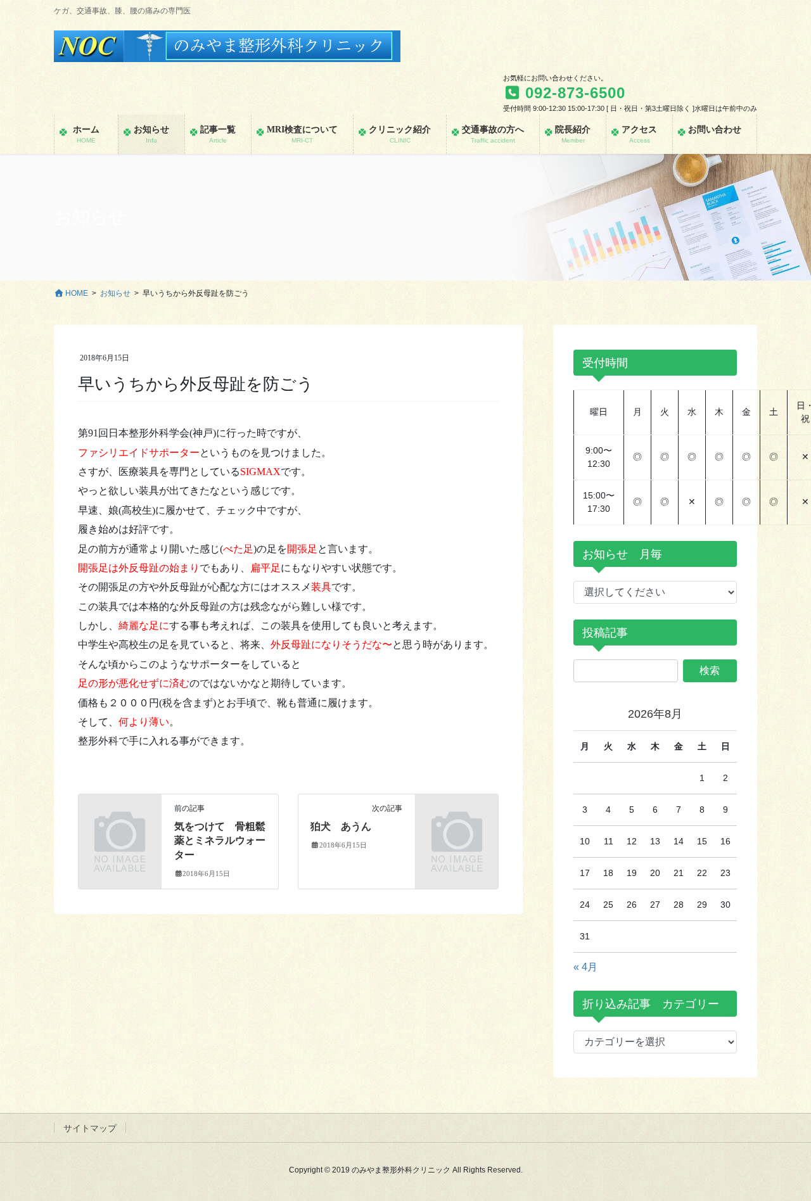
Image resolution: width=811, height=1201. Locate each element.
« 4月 (585, 967)
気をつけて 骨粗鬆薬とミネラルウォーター (219, 840)
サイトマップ (90, 1128)
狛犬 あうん (340, 826)
